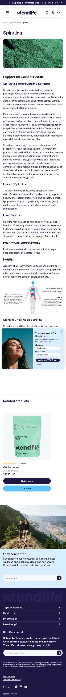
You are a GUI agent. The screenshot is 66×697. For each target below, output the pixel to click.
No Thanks (38, 364)
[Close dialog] (61, 331)
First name (39, 345)
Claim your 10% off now (47, 360)
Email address (40, 352)
